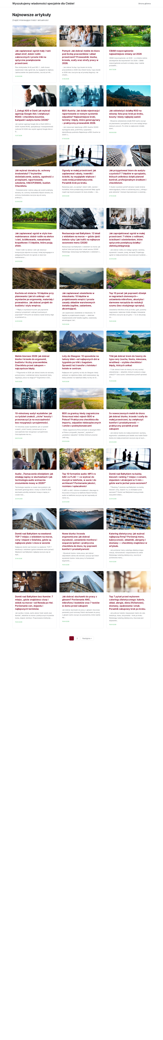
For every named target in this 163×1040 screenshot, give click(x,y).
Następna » (87, 638)
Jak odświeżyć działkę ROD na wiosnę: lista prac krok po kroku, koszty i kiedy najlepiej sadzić (126, 113)
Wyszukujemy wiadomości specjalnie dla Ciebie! (43, 3)
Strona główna (144, 3)
